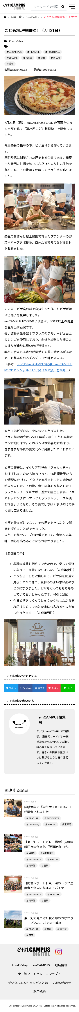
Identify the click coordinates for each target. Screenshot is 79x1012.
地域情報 (61, 965)
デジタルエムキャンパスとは (28, 983)
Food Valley (20, 965)
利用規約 (39, 991)
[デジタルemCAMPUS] (14, 6)
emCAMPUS (41, 965)
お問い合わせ (62, 983)
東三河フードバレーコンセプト (39, 974)
